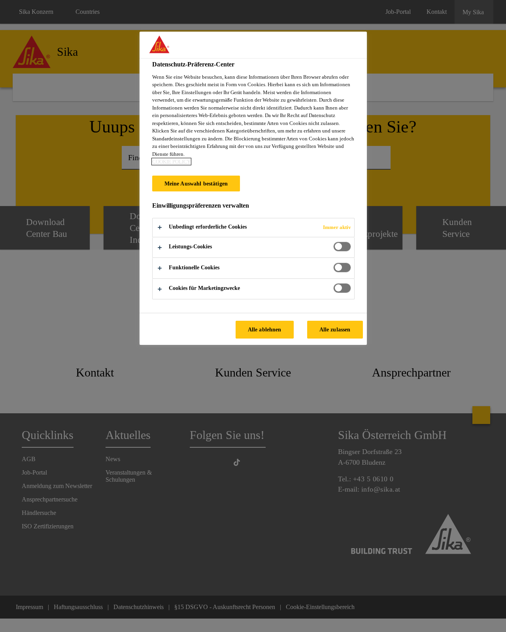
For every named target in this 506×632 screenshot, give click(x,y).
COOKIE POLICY (171, 162)
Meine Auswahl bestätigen (196, 183)
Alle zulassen (335, 329)
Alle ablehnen (264, 329)
